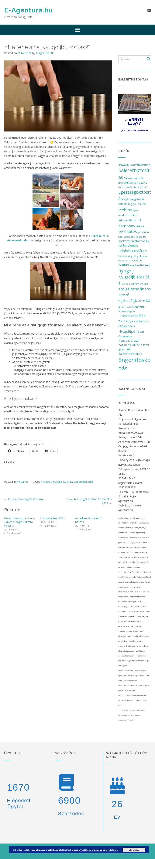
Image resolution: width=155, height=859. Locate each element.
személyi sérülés (139, 283)
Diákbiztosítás (125, 187)
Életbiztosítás (141, 321)
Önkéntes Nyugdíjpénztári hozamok (129, 340)
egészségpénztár (134, 199)
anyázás (123, 164)
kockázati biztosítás (131, 241)
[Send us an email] (149, 10)
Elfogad (134, 849)
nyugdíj (45, 481)
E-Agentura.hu (28, 10)
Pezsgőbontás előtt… (52, 518)
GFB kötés (127, 231)
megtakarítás (140, 256)
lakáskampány (125, 256)
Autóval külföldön (140, 164)
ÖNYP (136, 345)
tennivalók (139, 306)
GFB (122, 209)
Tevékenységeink (126, 311)
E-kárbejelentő (140, 187)
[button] (77, 30)
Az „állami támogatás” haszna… (25, 499)
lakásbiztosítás (132, 251)
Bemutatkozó (126, 183)
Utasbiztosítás (132, 316)
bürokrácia (140, 183)
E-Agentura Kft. (45, 53)
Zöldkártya (125, 321)
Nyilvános (22, 481)
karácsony (129, 236)
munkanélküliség (140, 265)
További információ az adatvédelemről (99, 849)
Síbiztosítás (126, 307)
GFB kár (140, 226)
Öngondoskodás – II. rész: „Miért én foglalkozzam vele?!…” (20, 521)
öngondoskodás (84, 481)
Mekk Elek (123, 260)
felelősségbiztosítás (132, 204)
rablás (124, 283)
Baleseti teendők (133, 178)
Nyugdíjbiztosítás (61, 481)
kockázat (141, 236)
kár (148, 241)
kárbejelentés (128, 245)
